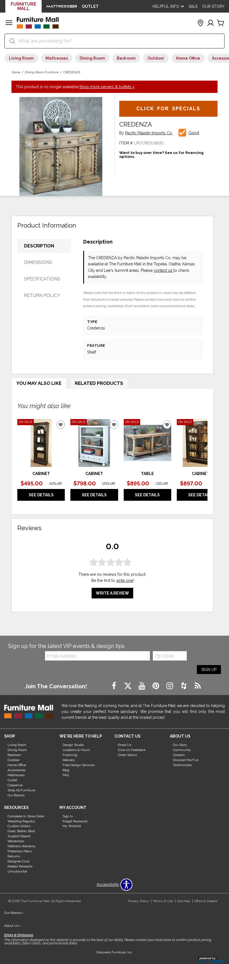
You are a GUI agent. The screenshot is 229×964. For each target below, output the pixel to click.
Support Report (19, 836)
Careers (179, 755)
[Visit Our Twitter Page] (128, 686)
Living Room (21, 58)
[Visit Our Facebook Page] (114, 686)
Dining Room (92, 58)
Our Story (213, 6)
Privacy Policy (138, 901)
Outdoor (155, 58)
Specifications (42, 279)
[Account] (210, 23)
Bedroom (126, 58)
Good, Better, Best (21, 831)
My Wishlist (72, 826)
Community (182, 750)
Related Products (99, 383)
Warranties (16, 841)
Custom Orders (19, 826)
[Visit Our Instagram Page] (170, 686)
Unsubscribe (17, 871)
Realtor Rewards (20, 866)
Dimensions (38, 262)
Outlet (12, 780)
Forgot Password (75, 821)
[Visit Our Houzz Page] (184, 686)
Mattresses (57, 58)
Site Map (183, 901)
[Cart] (221, 23)
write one (124, 580)
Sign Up (208, 669)
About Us (12, 926)
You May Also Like (38, 383)
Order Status (127, 755)
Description (39, 246)
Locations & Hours (76, 750)
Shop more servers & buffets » (107, 87)
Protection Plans (20, 851)
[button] (8, 23)
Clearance (15, 785)
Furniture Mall (23, 6)
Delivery (69, 760)
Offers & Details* (206, 901)
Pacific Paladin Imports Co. (149, 133)
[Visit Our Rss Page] (197, 686)
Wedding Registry (21, 821)
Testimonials (182, 765)
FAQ (66, 775)
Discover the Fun (186, 760)
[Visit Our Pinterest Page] (156, 686)
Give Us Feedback (132, 750)
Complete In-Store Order (26, 816)
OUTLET (90, 6)
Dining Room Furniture (42, 72)
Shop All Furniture (21, 790)
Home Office (188, 58)
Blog (66, 770)
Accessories (17, 770)
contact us (163, 270)
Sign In (68, 816)
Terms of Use (163, 901)
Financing (70, 755)
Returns (14, 856)
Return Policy (42, 295)
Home (15, 72)
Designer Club (18, 861)
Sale (193, 6)
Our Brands (16, 795)
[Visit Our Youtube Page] (142, 686)
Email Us (124, 745)
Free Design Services (79, 765)
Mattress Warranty (22, 846)
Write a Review (112, 593)
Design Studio (73, 745)
